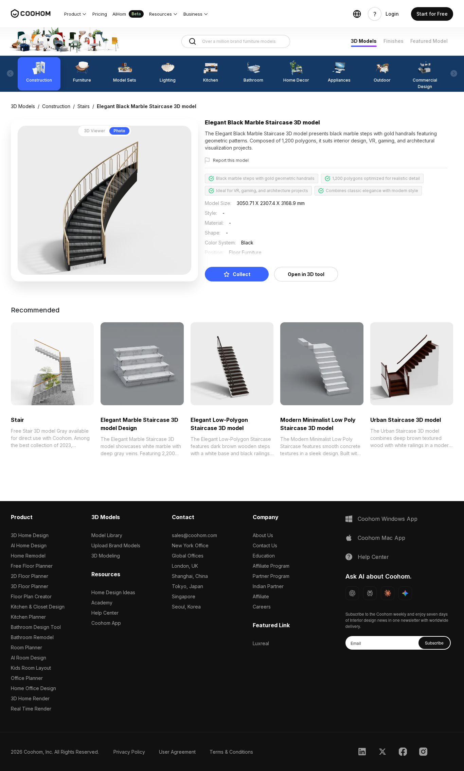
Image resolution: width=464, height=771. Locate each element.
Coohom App (106, 623)
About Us (263, 535)
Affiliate (261, 596)
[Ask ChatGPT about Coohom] (352, 593)
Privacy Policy (129, 752)
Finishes (393, 41)
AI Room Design (28, 658)
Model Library (106, 535)
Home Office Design (33, 688)
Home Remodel (28, 556)
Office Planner (27, 678)
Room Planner (26, 647)
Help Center (105, 613)
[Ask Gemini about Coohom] (405, 593)
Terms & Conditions (231, 752)
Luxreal (261, 643)
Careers (262, 607)
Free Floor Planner (32, 566)
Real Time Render (31, 709)
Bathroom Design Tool (36, 627)
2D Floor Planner (29, 576)
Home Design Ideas (113, 592)
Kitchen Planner (28, 617)
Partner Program (271, 576)
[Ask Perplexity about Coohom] (370, 593)
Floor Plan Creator (31, 596)
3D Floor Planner (29, 586)
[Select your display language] (357, 14)
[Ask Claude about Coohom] (387, 593)
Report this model (231, 160)
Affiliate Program (271, 566)
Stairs (83, 106)
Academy (101, 602)
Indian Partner (268, 586)
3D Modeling (105, 556)
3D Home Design (30, 535)
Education (264, 556)
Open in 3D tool (306, 274)
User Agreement (177, 752)
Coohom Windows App (387, 518)
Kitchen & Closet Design (38, 607)
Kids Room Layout (31, 668)
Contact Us (265, 545)
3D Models (364, 41)
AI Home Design (29, 545)
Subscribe (434, 643)
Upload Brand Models (115, 545)
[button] (75, 14)
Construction (56, 106)
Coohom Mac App (381, 537)
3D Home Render (30, 698)
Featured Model (429, 41)
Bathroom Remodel (32, 637)
